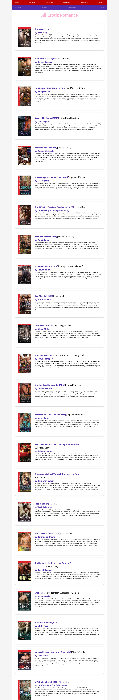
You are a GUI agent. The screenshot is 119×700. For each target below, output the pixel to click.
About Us (101, 8)
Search (100, 2)
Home (17, 2)
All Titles (18, 8)
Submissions (72, 8)
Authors (44, 8)
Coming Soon (66, 2)
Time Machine (84, 2)
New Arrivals (49, 2)
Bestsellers (32, 2)
